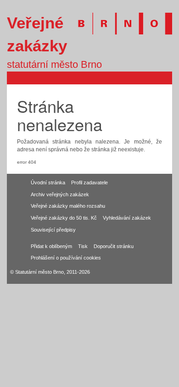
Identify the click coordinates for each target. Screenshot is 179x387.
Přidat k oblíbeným (51, 246)
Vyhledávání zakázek (127, 218)
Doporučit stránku (114, 246)
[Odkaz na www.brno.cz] (120, 18)
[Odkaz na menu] (164, 78)
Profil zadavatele (89, 182)
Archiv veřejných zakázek (60, 194)
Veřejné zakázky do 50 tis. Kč (64, 218)
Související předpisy (53, 229)
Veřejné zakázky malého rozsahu (68, 206)
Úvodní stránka (48, 182)
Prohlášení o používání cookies (66, 257)
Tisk (83, 246)
